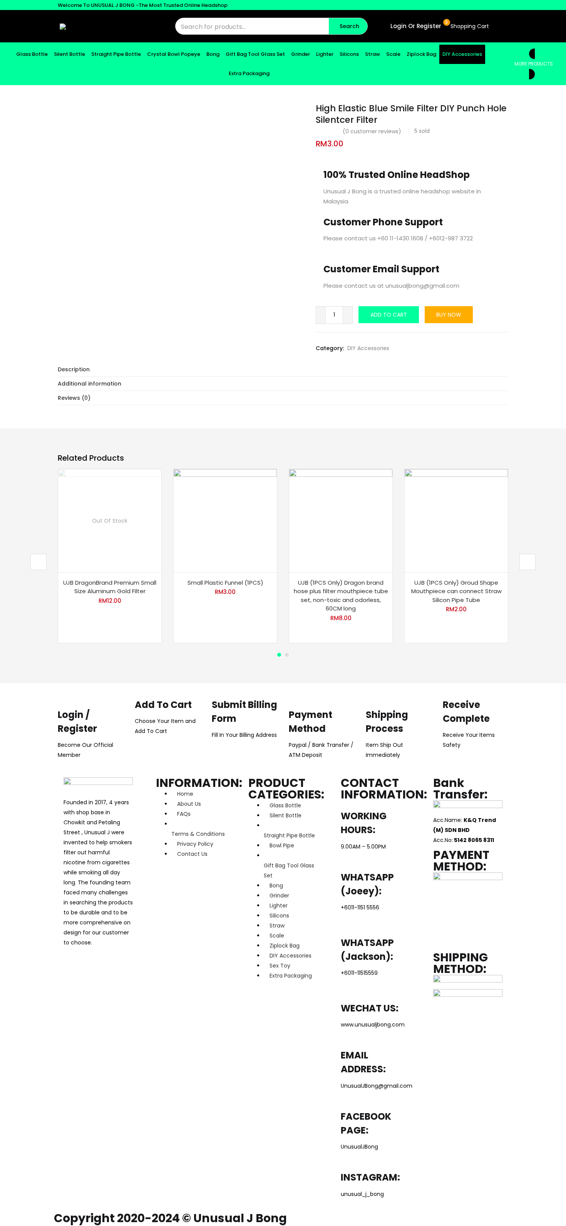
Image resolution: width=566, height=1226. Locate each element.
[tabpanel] (110, 556)
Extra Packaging (249, 73)
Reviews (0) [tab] (74, 398)
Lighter (324, 54)
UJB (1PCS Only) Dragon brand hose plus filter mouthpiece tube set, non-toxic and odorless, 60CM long (341, 596)
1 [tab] (279, 655)
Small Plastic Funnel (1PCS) (225, 583)
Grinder (300, 54)
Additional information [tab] (89, 383)
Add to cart (388, 315)
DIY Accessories (462, 54)
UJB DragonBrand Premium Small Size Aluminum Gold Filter (109, 587)
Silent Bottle (69, 54)
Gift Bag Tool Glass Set (255, 54)
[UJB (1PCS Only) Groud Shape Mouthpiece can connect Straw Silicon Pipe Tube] (456, 520)
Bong (212, 54)
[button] (469, 26)
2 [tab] (287, 655)
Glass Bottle (32, 54)
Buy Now (448, 315)
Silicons (349, 54)
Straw (372, 54)
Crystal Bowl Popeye (173, 54)
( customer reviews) (372, 131)
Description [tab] (74, 369)
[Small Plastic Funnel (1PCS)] (225, 520)
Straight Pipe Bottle (116, 54)
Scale (393, 54)
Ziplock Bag (421, 54)
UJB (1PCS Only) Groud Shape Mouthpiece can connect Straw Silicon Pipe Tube (456, 591)
